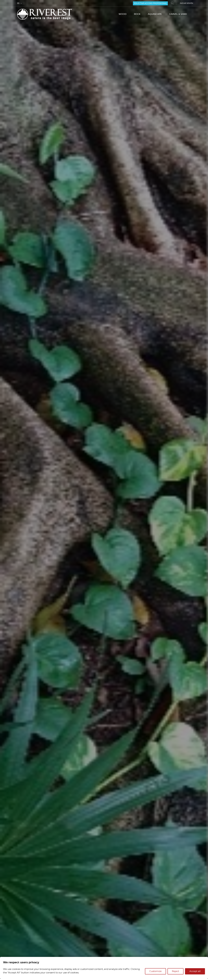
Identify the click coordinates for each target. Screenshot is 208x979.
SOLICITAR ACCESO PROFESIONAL (150, 3)
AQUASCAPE (155, 14)
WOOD (123, 14)
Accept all (195, 971)
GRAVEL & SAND (178, 14)
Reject (175, 971)
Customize (155, 971)
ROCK (137, 14)
